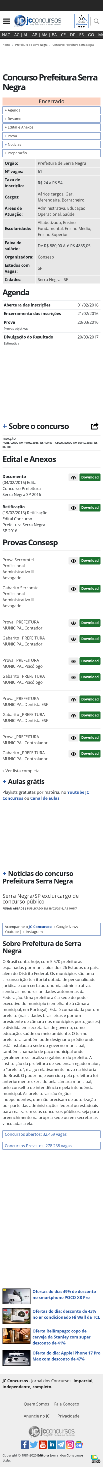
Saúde (68, 214)
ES (81, 35)
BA (54, 35)
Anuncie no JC (37, 1416)
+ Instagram (33, 931)
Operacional (49, 214)
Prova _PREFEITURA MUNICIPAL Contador (22, 625)
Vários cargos (51, 194)
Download (90, 477)
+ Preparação (16, 152)
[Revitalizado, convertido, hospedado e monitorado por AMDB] (95, 1458)
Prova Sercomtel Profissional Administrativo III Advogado (18, 568)
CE (63, 35)
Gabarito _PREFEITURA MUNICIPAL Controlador (25, 756)
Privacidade (69, 1416)
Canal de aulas (45, 798)
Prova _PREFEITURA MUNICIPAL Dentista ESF (25, 701)
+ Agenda (12, 110)
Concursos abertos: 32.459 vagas (36, 1134)
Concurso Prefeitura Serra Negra (73, 44)
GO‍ (91, 35)
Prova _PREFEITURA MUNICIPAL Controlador (25, 740)
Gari (70, 194)
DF (72, 35)
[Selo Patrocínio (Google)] (81, 20)
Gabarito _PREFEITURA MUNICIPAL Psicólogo (23, 679)
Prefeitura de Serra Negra (62, 163)
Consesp (46, 257)
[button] (73, 477)
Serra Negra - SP (53, 279)
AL (26, 35)
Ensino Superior (53, 234)
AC (16, 35)
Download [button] (90, 560)
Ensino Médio (77, 228)
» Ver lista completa (21, 771)
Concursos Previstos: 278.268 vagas (38, 1145)
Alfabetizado (49, 222)
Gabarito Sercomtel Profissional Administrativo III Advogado (21, 596)
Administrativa (51, 208)
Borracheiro (73, 200)
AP (34, 35)
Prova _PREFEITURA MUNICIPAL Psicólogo (22, 663)
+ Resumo (13, 118)
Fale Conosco (66, 1404)
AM (45, 35)
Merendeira (49, 200)
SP (40, 268)
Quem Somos (36, 1404)
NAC (6, 35)
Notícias (13, 144)
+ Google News (65, 926)
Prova (11, 136)
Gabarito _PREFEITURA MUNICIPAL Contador (23, 641)
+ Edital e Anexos (19, 127)
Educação (76, 208)
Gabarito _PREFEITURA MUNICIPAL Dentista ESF (25, 717)
